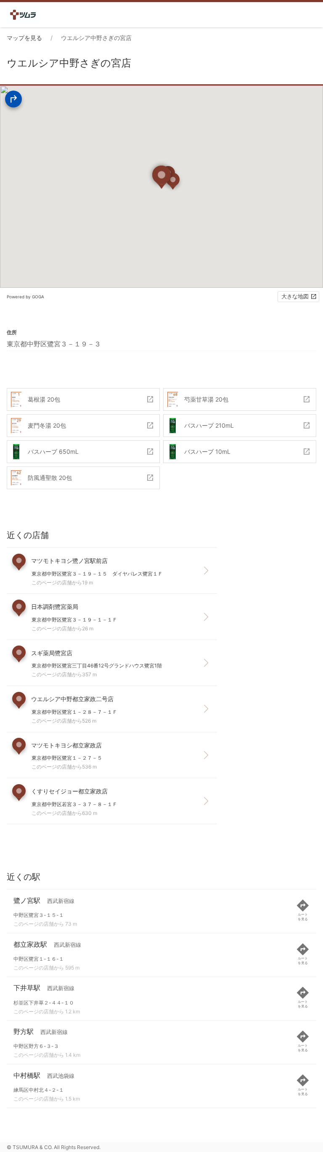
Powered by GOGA (25, 296)
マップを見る (24, 37)
